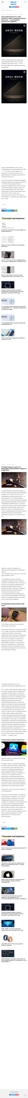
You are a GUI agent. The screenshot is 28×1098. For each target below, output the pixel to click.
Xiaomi (4, 204)
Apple (4, 822)
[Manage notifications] (25, 1095)
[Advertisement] (14, 119)
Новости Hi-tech (10, 14)
